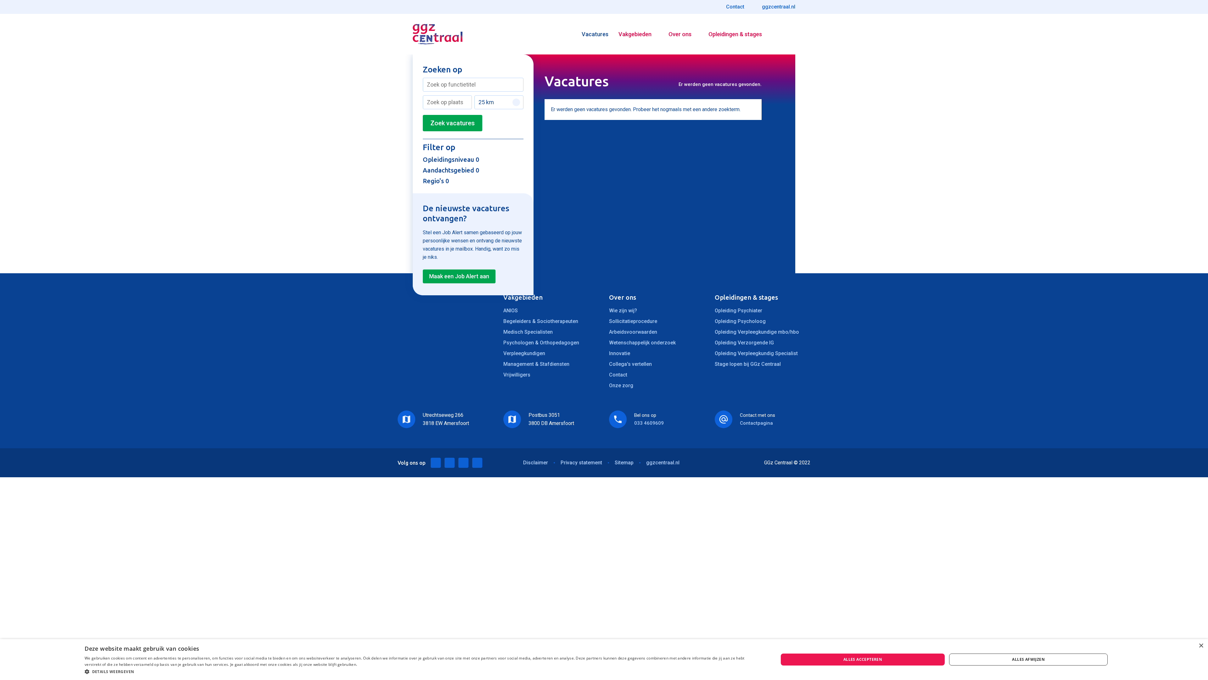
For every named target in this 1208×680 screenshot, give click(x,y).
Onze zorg (621, 385)
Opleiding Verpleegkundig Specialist (756, 353)
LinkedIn (436, 463)
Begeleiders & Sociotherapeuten (540, 321)
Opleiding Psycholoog (740, 321)
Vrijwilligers (516, 375)
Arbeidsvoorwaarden (633, 332)
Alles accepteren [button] (862, 659)
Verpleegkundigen (524, 353)
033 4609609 (649, 423)
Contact (618, 375)
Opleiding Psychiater (738, 311)
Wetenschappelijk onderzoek (642, 343)
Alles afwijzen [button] (1028, 659)
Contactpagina (756, 423)
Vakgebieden (635, 34)
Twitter (450, 463)
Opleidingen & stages (735, 34)
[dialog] (604, 659)
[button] (421, 672)
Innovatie (619, 353)
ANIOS (510, 311)
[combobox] (473, 85)
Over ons (679, 34)
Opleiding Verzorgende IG (744, 343)
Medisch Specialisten (528, 332)
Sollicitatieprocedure (633, 321)
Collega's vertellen (630, 364)
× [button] (1201, 645)
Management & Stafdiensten (536, 364)
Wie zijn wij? (623, 311)
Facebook (463, 463)
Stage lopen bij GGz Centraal (748, 364)
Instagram (477, 463)
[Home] (437, 34)
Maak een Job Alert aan (459, 276)
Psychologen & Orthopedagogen (541, 343)
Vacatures (595, 34)
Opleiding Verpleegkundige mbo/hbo (757, 332)
